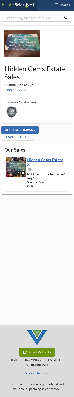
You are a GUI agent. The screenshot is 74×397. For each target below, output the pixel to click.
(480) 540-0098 (15, 90)
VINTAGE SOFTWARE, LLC (46, 360)
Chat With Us (40, 352)
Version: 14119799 (37, 373)
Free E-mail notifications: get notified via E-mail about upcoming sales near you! (37, 386)
